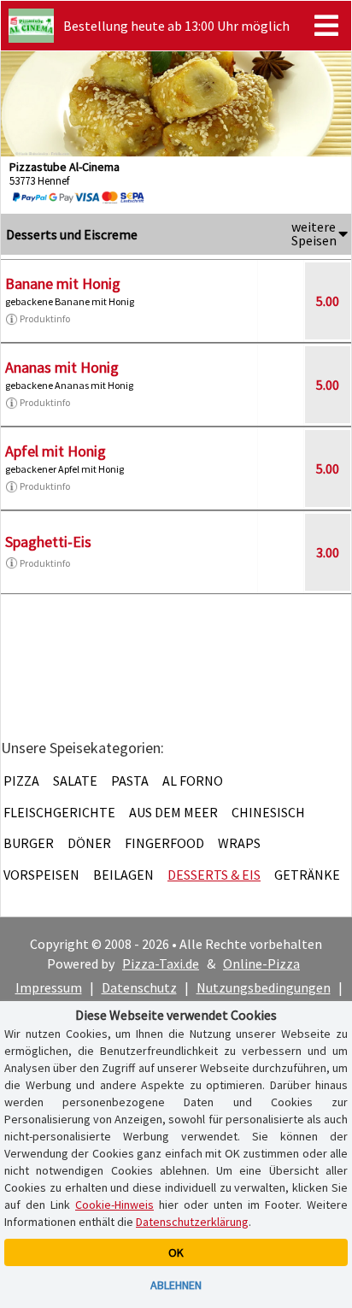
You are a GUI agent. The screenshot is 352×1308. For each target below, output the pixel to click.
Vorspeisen (41, 874)
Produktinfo (45, 318)
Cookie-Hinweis (114, 1204)
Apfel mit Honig (55, 451)
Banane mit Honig (62, 283)
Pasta (130, 780)
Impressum (48, 987)
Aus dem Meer (173, 812)
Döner (89, 842)
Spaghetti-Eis (48, 541)
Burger (28, 842)
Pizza (21, 780)
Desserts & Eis (214, 874)
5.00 (327, 300)
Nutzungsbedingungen (264, 987)
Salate (75, 780)
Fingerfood (164, 842)
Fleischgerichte (59, 812)
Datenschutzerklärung (192, 1221)
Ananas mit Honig (62, 367)
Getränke (307, 874)
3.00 (327, 552)
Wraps (239, 842)
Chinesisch (268, 812)
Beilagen (123, 874)
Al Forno (192, 780)
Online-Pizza (261, 963)
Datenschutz (139, 987)
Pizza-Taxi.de (160, 963)
